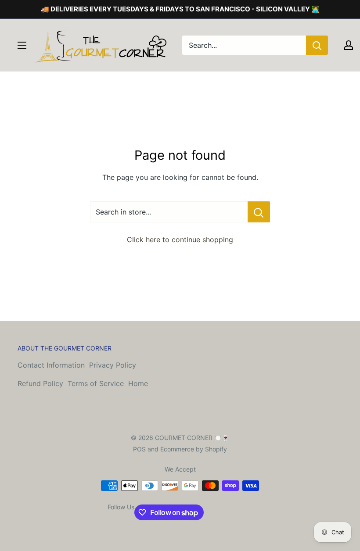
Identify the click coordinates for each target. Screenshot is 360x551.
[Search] (317, 45)
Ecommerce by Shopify (193, 449)
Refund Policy (40, 383)
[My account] (348, 45)
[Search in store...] (259, 211)
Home (138, 383)
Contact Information (51, 365)
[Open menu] (22, 45)
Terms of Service (96, 383)
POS (139, 449)
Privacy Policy (112, 365)
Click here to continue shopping (180, 239)
